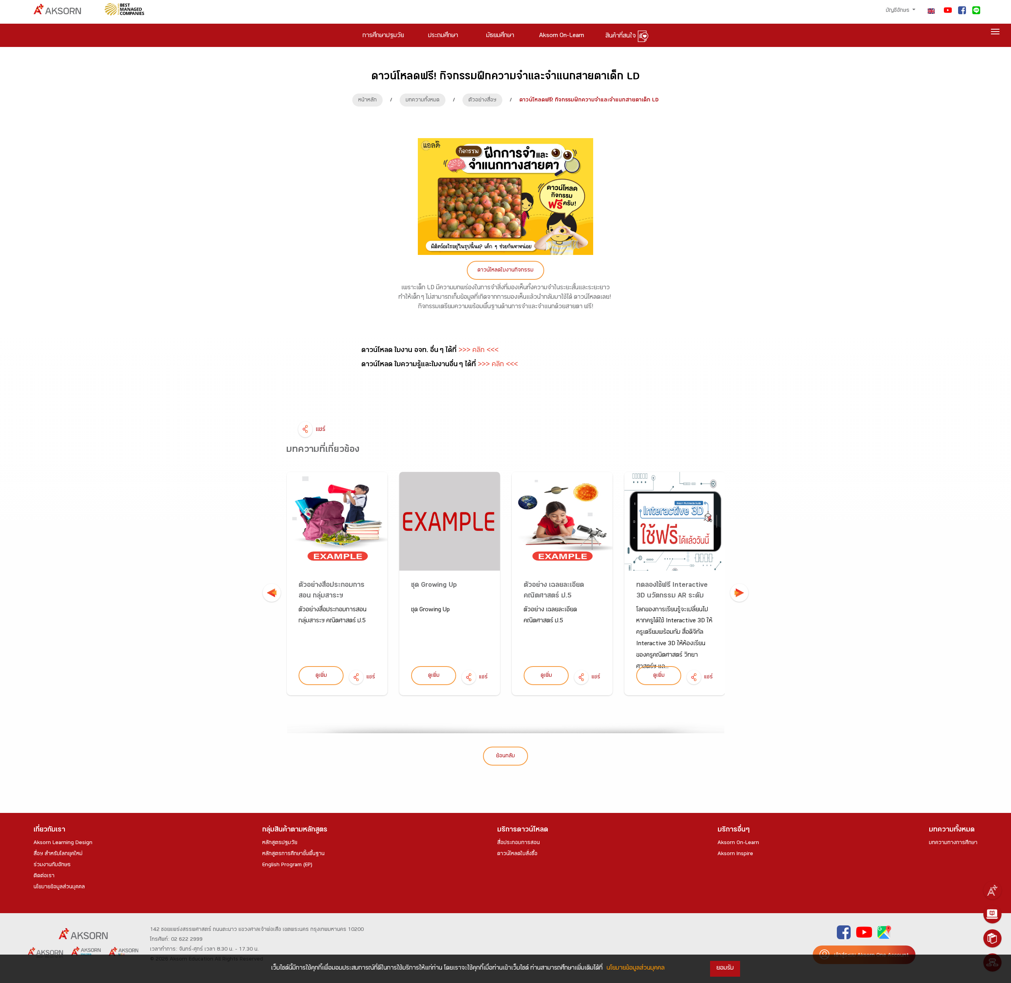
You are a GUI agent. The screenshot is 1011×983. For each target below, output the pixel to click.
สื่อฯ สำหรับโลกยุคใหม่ (58, 854)
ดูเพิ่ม (321, 676)
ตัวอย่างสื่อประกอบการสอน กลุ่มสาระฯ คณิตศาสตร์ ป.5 (332, 596)
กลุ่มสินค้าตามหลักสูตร (294, 830)
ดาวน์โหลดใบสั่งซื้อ (517, 854)
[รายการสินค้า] (992, 938)
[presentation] (272, 593)
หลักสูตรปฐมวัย (279, 843)
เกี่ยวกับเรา (49, 830)
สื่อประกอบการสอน (518, 843)
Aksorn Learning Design (63, 843)
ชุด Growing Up (434, 586)
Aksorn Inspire (735, 854)
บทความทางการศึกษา (953, 843)
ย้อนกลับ (505, 756)
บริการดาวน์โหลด (522, 830)
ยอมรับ (725, 968)
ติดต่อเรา (44, 876)
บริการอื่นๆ (734, 830)
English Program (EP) (287, 865)
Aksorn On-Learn (738, 843)
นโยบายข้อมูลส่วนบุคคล (59, 887)
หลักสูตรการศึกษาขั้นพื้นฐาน (293, 854)
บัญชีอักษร (898, 11)
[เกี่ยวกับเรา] (992, 890)
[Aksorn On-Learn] (992, 914)
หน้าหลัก (367, 100)
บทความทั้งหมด (423, 100)
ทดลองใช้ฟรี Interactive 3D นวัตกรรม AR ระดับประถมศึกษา (672, 596)
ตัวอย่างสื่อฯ (482, 100)
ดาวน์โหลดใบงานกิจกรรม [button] (505, 270)
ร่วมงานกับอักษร (52, 865)
